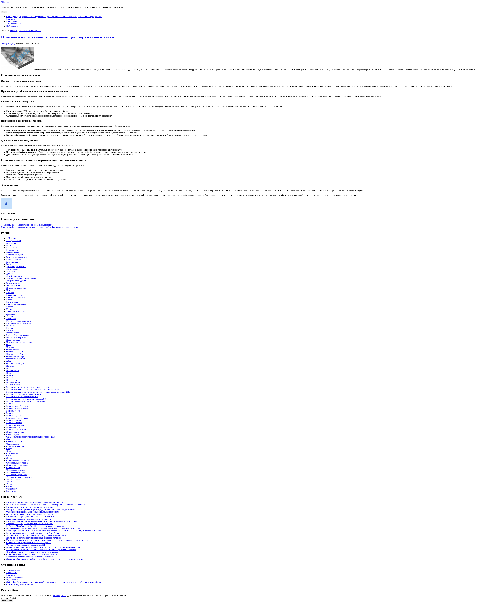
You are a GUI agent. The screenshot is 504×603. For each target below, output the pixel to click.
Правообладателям (14, 577)
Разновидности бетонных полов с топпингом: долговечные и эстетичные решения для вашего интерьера (53, 531)
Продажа (10, 378)
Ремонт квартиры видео (17, 418)
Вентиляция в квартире (16, 257)
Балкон (9, 245)
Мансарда (10, 326)
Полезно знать (12, 370)
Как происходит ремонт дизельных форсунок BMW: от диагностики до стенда (41, 521)
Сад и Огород (12, 434)
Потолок (10, 373)
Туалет (9, 482)
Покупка (10, 366)
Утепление (11, 484)
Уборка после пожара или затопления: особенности (29, 523)
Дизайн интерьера (14, 276)
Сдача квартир (12, 444)
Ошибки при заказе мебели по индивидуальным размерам (32, 512)
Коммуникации (13, 302)
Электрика (11, 491)
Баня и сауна (12, 248)
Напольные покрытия (16, 337)
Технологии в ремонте (16, 474)
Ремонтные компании (16, 430)
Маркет (9, 328)
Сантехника (11, 439)
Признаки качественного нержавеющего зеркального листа (57, 37)
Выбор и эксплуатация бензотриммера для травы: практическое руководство (40, 509)
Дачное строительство (16, 266)
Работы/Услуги (13, 385)
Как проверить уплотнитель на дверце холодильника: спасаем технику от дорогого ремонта (47, 540)
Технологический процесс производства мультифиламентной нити (36, 535)
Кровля (9, 307)
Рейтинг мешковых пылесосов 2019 (22, 396)
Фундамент (11, 489)
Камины (10, 292)
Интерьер (10, 290)
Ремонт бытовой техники (17, 406)
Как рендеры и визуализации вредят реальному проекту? (32, 507)
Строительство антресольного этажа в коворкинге (28, 542)
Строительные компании (17, 460)
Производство (12, 380)
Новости (13, 30)
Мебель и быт (12, 333)
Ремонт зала (11, 413)
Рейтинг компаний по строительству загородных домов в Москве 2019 (38, 392)
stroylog (8, 43)
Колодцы (10, 300)
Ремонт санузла (13, 427)
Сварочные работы (14, 441)
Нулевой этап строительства (19, 342)
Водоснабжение (13, 259)
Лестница (10, 314)
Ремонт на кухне (13, 420)
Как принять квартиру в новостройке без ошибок (28, 519)
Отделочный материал (16, 356)
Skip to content (7, 2)
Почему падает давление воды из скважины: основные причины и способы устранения (45, 505)
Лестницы (10, 316)
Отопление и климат (15, 359)
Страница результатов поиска (19, 584)
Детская (9, 274)
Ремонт (9, 404)
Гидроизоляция (13, 262)
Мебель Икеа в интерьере (17, 335)
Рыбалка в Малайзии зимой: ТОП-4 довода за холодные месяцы (35, 526)
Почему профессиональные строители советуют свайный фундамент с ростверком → (39, 227)
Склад (9, 448)
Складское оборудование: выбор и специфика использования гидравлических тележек (45, 559)
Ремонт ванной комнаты (17, 408)
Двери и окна (12, 269)
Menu (4, 12)
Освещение (11, 347)
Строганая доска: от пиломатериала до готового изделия (31, 554)
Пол (8, 368)
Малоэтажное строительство (19, 323)
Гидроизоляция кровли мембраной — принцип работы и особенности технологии (43, 528)
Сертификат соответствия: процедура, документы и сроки (32, 552)
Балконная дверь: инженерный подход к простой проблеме (32, 533)
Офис (8, 361)
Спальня (10, 451)
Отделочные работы (15, 352)
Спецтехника (12, 453)
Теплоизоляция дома (15, 472)
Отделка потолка (14, 349)
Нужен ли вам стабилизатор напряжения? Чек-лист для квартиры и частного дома (43, 547)
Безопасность (12, 250)
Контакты (10, 19)
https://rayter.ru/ (59, 595)
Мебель (9, 330)
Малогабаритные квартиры (18, 321)
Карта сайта (11, 21)
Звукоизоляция (13, 283)
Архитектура (12, 243)
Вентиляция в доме (15, 255)
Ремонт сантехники (15, 425)
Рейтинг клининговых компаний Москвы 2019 (27, 387)
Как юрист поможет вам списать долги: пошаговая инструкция (34, 502)
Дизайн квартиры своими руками (21, 278)
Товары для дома (13, 479)
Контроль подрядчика (16, 304)
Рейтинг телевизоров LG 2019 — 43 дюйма (25, 401)
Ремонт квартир (13, 415)
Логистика (11, 318)
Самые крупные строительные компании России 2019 (30, 437)
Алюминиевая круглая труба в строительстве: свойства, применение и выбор (41, 549)
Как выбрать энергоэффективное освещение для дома (30, 516)
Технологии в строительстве (19, 477)
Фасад (9, 486)
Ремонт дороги (13, 411)
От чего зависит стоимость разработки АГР (25, 545)
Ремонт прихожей (14, 422)
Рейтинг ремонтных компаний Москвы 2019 (26, 399)
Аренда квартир (13, 240)
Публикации (12, 26)
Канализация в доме (15, 295)
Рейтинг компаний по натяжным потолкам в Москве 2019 (32, 389)
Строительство (13, 467)
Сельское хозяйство (15, 446)
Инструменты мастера (16, 288)
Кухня (9, 309)
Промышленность (14, 382)
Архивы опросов (14, 24)
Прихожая (10, 375)
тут (12, 86)
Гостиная (10, 264)
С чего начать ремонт (15, 432)
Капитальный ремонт (16, 297)
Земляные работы (14, 285)
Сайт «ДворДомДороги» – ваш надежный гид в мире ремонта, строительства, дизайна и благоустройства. (54, 16)
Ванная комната (13, 252)
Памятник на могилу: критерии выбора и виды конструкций (33, 538)
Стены (9, 456)
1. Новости (11, 238)
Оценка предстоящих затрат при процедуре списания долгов (33, 514)
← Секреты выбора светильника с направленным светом (26, 225)
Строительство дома (15, 470)
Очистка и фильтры (15, 363)
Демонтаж (10, 271)
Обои (8, 344)
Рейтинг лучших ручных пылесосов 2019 (24, 394)
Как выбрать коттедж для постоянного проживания (29, 557)
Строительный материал (30, 30)
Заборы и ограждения (16, 281)
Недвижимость (13, 340)
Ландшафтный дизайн (16, 311)
